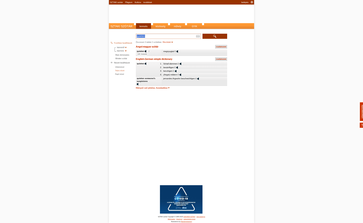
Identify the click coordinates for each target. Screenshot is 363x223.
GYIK (194, 26)
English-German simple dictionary (154, 59)
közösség (160, 26)
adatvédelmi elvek (189, 219)
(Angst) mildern (170, 74)
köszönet (179, 219)
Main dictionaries (122, 55)
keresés (143, 26)
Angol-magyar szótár (147, 46)
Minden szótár (121, 58)
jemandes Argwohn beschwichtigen (179, 78)
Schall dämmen (170, 64)
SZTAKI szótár (116, 2)
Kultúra (138, 2)
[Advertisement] (181, 12)
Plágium (128, 2)
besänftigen (168, 67)
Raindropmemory (186, 221)
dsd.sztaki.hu (201, 216)
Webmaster (171, 219)
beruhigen (167, 71)
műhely (177, 26)
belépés (244, 2)
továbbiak (147, 2)
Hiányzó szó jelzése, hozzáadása (151, 88)
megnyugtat (168, 51)
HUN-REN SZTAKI (189, 216)
